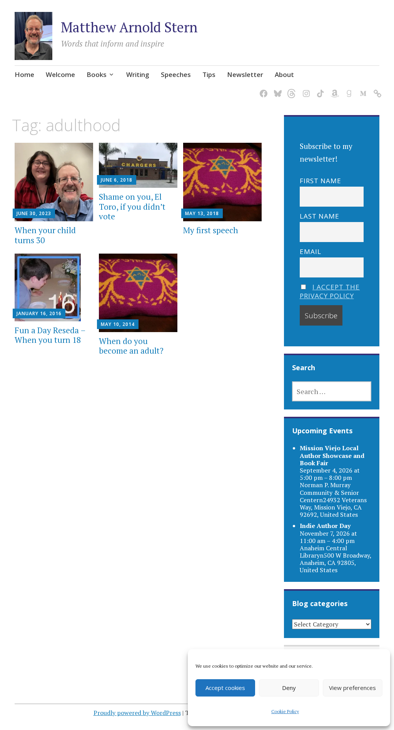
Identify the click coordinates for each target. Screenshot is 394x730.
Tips (208, 74)
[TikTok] (319, 88)
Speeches (176, 74)
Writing (137, 74)
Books (97, 74)
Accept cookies (225, 688)
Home (24, 74)
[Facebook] (262, 88)
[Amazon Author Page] (333, 88)
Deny (289, 688)
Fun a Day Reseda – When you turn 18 (50, 335)
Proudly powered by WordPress (137, 712)
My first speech (210, 230)
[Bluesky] (276, 88)
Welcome (60, 74)
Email (310, 251)
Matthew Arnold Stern (129, 27)
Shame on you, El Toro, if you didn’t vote (132, 206)
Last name (319, 216)
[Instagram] (305, 88)
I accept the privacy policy (330, 291)
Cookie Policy (285, 711)
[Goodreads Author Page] (347, 88)
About (284, 74)
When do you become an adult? (131, 346)
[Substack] (376, 88)
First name (320, 180)
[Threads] (290, 88)
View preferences (352, 688)
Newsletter (245, 74)
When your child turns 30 (45, 235)
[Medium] (362, 88)
